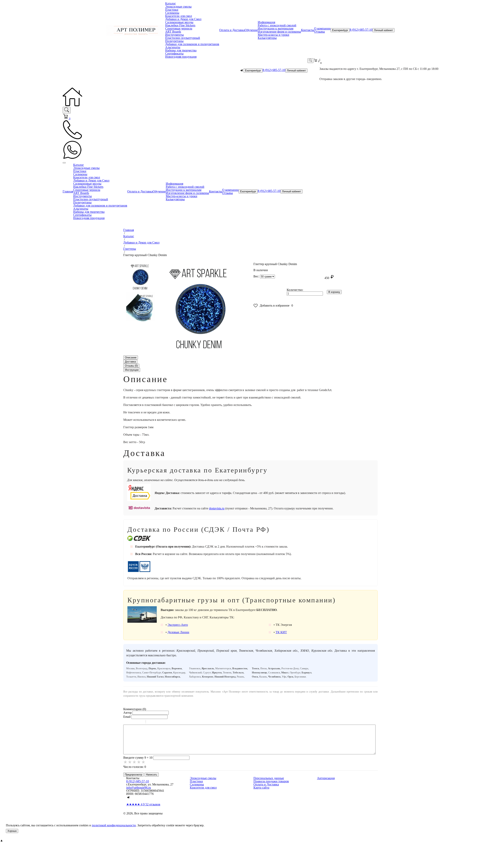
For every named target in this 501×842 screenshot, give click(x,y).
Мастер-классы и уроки (273, 34)
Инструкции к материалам (275, 28)
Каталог (170, 3)
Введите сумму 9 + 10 (137, 757)
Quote (150, 722)
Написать (151, 774)
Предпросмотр (133, 774)
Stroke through (141, 722)
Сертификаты (174, 53)
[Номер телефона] (72, 138)
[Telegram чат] (241, 70)
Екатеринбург (340, 30)
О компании (322, 28)
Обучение (251, 30)
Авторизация (326, 778)
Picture (166, 722)
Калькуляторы (267, 38)
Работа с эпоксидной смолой (277, 25)
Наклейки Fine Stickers (180, 25)
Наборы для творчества (180, 50)
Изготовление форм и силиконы (279, 31)
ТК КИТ (281, 632)
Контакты (307, 30)
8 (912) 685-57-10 (361, 29)
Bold (126, 722)
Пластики (171, 9)
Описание (130, 357)
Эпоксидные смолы (178, 6)
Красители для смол (178, 16)
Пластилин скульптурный (182, 38)
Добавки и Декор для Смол (183, 19)
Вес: (256, 276)
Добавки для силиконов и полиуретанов (192, 44)
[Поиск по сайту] (67, 110)
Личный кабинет (383, 30)
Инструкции (132, 369)
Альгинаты (172, 47)
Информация (266, 22)
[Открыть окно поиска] (310, 60)
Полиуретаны (174, 41)
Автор (127, 712)
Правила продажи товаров (271, 781)
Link (160, 722)
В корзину (334, 292)
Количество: (295, 289)
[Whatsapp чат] (72, 158)
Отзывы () (131, 365)
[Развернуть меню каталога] (64, 162)
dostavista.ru (216, 508)
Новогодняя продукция (180, 56)
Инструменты (174, 34)
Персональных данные (268, 778)
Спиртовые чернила (178, 28)
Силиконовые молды (179, 22)
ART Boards (173, 31)
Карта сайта (261, 787)
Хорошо (12, 830)
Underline (136, 722)
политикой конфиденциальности (114, 825)
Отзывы (319, 31)
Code (155, 722)
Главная (68, 191)
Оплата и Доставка (232, 30)
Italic (131, 722)
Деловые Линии (178, 632)
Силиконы (172, 12)
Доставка (130, 361)
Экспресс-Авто (178, 624)
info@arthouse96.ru (138, 787)
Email (127, 716)
